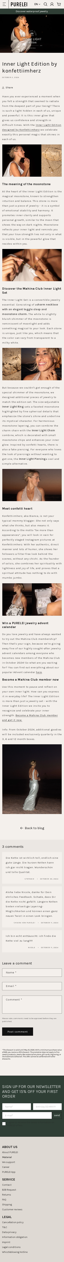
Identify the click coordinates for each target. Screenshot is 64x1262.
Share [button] (9, 87)
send (57, 1115)
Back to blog (34, 828)
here (39, 672)
